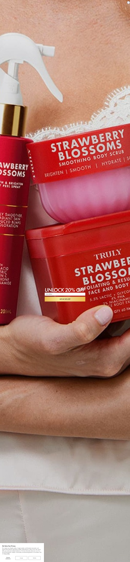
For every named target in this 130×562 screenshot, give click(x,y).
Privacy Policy (7, 553)
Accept (21, 558)
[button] (65, 299)
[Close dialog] (128, 2)
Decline (34, 558)
